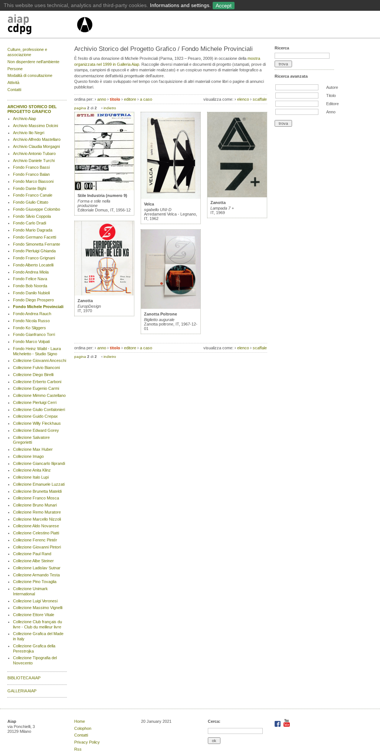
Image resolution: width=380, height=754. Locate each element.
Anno (330, 112)
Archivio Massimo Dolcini (35, 125)
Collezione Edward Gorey (36, 430)
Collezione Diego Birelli (33, 374)
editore (130, 99)
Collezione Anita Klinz (32, 470)
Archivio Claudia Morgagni (36, 146)
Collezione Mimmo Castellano (39, 395)
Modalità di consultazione (29, 75)
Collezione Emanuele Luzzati (39, 484)
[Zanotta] (104, 294)
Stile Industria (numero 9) (102, 195)
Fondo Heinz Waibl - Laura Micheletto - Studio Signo (37, 351)
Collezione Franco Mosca (36, 498)
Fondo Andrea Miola (31, 272)
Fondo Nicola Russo (31, 320)
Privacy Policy (87, 742)
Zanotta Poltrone (160, 314)
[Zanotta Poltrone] (170, 307)
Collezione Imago (28, 456)
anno (101, 99)
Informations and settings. (180, 5)
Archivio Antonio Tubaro (34, 153)
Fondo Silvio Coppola (32, 216)
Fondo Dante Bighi (29, 188)
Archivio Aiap (24, 118)
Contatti (14, 89)
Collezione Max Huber (33, 449)
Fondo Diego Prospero (33, 300)
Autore (332, 87)
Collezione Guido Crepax (35, 416)
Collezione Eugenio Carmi (36, 388)
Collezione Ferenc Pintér (35, 540)
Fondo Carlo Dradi (29, 223)
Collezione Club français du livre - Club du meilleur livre (37, 624)
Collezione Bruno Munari (35, 505)
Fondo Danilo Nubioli (31, 293)
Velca (149, 204)
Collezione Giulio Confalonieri (39, 409)
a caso (146, 99)
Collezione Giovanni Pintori (37, 547)
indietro (110, 108)
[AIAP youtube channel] (287, 725)
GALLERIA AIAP (21, 691)
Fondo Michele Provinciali (38, 306)
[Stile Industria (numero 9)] (104, 189)
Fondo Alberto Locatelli (33, 265)
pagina (80, 108)
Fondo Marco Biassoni (33, 181)
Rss (78, 749)
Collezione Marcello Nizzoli (37, 519)
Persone (15, 69)
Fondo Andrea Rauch (32, 313)
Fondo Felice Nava (30, 278)
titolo (115, 99)
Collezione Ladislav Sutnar (36, 568)
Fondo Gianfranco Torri (34, 334)
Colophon (82, 728)
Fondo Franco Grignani (34, 258)
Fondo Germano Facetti (34, 237)
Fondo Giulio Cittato (30, 202)
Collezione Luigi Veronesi (35, 601)
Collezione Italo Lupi (31, 477)
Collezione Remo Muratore (37, 512)
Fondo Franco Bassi (31, 167)
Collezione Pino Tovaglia (34, 581)
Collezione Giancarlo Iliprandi (39, 463)
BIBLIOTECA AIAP (23, 678)
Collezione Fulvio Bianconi (36, 367)
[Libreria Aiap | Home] (41, 25)
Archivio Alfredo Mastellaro (36, 139)
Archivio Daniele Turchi (34, 160)
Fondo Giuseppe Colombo (36, 209)
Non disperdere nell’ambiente (33, 61)
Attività (13, 82)
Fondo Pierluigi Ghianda (34, 251)
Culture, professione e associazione (27, 52)
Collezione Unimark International (30, 591)
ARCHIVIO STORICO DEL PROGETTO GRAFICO (32, 109)
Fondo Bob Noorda (30, 286)
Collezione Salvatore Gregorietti (31, 440)
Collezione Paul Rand (32, 553)
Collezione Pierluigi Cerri (34, 402)
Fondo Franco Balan (31, 174)
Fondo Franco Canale (32, 195)
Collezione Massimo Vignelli (37, 607)
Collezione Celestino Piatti (36, 533)
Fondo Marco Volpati (31, 341)
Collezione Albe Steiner (33, 561)
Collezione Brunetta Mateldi (37, 491)
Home (79, 721)
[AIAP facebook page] (278, 725)
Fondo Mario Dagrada (32, 230)
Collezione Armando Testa (36, 575)
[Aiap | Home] (84, 35)
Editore (332, 103)
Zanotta (85, 300)
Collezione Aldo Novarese (36, 526)
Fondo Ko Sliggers (29, 328)
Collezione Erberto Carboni (37, 381)
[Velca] (170, 197)
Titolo (331, 95)
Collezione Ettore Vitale (33, 614)
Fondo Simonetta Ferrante (36, 244)
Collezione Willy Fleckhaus (37, 423)
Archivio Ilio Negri (28, 132)
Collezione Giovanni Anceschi (39, 360)
